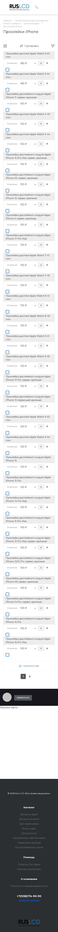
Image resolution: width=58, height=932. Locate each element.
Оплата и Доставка (29, 864)
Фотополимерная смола (29, 847)
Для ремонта (29, 833)
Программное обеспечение (29, 838)
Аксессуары (29, 828)
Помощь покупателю (29, 869)
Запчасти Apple (29, 814)
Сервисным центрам (29, 842)
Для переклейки (29, 823)
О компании (29, 879)
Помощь (29, 857)
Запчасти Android (29, 819)
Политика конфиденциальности (29, 886)
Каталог (29, 807)
